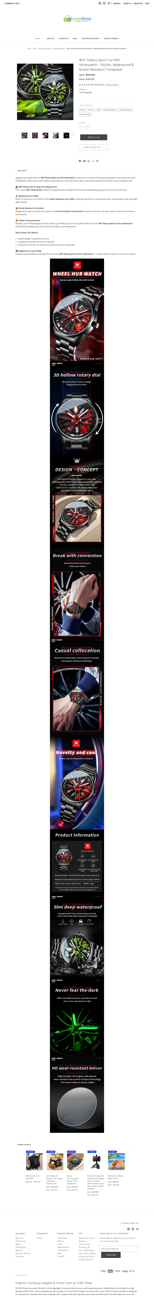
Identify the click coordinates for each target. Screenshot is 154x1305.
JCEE (59, 1244)
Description (22, 171)
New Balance (63, 1247)
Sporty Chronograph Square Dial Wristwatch (73, 1180)
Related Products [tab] (24, 1145)
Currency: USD (12, 3)
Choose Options (34, 1164)
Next (73, 133)
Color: (85, 105)
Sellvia (60, 1241)
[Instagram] (104, 3)
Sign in (127, 3)
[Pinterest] (109, 3)
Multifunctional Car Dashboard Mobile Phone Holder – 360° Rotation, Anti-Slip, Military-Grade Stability (95, 1182)
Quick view (33, 1158)
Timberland (62, 1250)
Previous (17, 133)
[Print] (89, 161)
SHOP (37, 38)
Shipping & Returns (90, 38)
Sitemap (19, 1256)
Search (116, 3)
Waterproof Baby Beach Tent (115, 1177)
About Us (50, 38)
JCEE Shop (62, 1238)
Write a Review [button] (112, 84)
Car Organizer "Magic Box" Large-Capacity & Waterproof (54, 1180)
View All (60, 1256)
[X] (93, 161)
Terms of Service (111, 38)
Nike (59, 1253)
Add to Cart (55, 1164)
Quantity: (82, 122)
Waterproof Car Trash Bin (33, 1177)
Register (138, 3)
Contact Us (63, 38)
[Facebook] (100, 3)
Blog (75, 38)
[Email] (84, 161)
